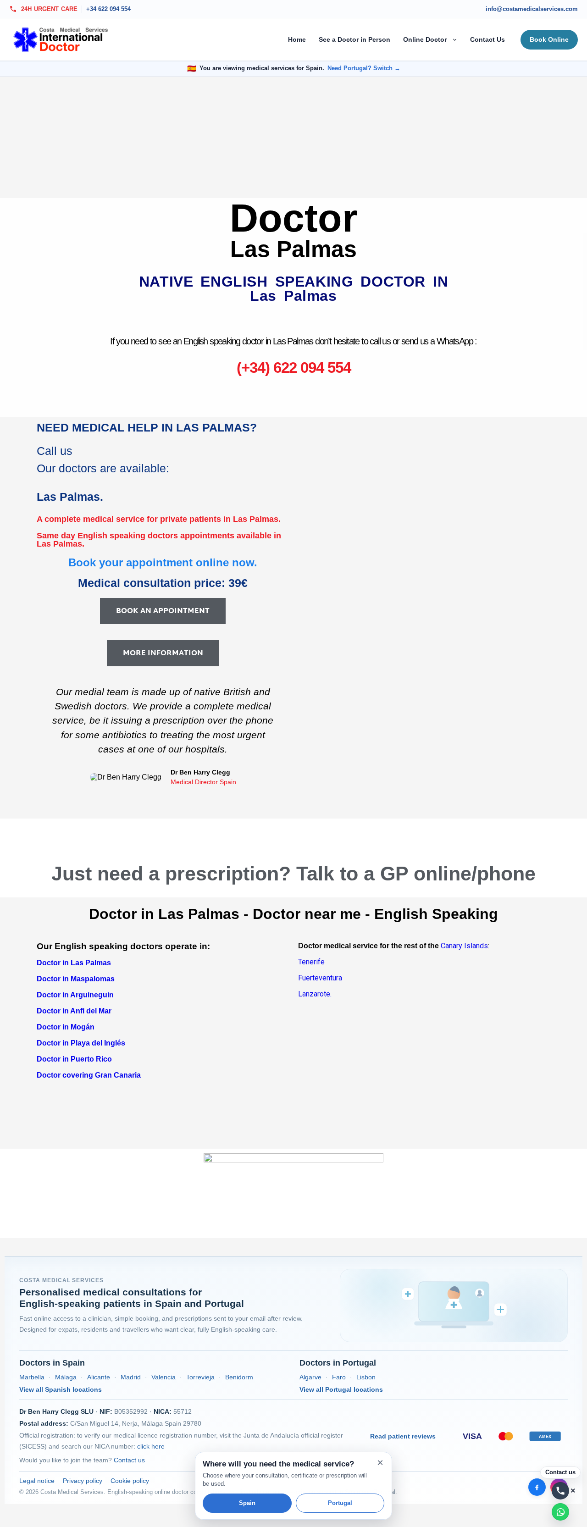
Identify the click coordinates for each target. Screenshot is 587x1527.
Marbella (31, 1377)
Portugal (340, 1502)
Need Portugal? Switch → (363, 68)
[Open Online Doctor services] (456, 39)
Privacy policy (82, 1480)
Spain (247, 1502)
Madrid (131, 1377)
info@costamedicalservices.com (532, 9)
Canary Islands (463, 945)
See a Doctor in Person (354, 39)
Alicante (98, 1377)
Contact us (129, 1460)
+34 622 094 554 (108, 9)
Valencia (163, 1377)
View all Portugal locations (341, 1389)
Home (297, 39)
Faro (339, 1377)
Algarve (310, 1377)
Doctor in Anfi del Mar (74, 1011)
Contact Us (487, 39)
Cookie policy (130, 1480)
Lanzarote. (315, 994)
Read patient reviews (403, 1436)
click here (151, 1446)
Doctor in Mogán (65, 1027)
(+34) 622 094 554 (294, 367)
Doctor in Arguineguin (75, 995)
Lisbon (366, 1377)
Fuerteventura (320, 978)
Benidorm (239, 1377)
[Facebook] (537, 1487)
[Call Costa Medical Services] (560, 1490)
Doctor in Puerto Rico (74, 1059)
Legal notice (37, 1480)
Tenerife (311, 961)
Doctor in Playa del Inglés (81, 1043)
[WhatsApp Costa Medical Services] (560, 1512)
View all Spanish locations (60, 1389)
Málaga (66, 1377)
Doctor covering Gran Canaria (89, 1075)
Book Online (549, 39)
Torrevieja (200, 1377)
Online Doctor (425, 39)
